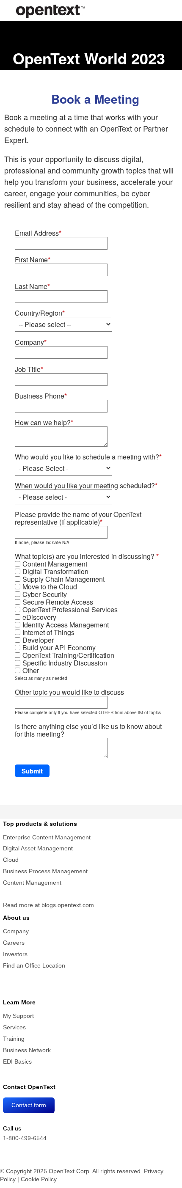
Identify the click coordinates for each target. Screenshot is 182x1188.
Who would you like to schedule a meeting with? (88, 457)
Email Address (38, 233)
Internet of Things (48, 632)
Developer (38, 640)
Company (31, 342)
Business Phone (41, 396)
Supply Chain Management (63, 579)
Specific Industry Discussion (64, 663)
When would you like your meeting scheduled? (86, 486)
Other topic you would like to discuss (69, 692)
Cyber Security (44, 594)
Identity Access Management (65, 625)
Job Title (29, 369)
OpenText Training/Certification (68, 655)
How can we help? (44, 422)
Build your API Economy (59, 647)
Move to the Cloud (49, 586)
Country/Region (40, 313)
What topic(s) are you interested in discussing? (87, 556)
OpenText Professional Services (70, 609)
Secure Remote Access (57, 602)
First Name (32, 260)
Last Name (32, 286)
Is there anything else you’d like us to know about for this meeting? (88, 730)
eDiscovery (39, 617)
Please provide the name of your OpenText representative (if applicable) (78, 518)
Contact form (28, 1105)
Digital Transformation (55, 571)
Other (30, 670)
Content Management (54, 564)
